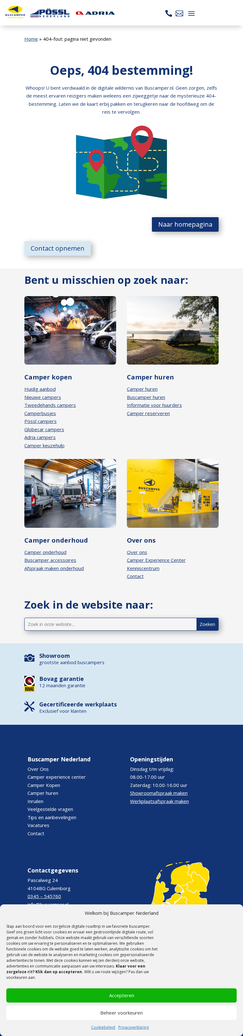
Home (31, 39)
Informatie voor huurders (154, 405)
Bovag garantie (61, 678)
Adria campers (40, 437)
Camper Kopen (44, 785)
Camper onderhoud (45, 552)
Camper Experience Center (156, 560)
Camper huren (142, 389)
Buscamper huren (146, 397)
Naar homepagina (185, 224)
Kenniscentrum (143, 568)
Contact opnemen (57, 248)
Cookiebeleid (103, 1027)
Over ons (137, 552)
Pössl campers (40, 421)
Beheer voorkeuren (121, 1012)
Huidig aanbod (40, 389)
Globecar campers (44, 429)
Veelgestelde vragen (50, 809)
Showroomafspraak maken (159, 793)
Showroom (54, 655)
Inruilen (35, 801)
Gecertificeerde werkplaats (78, 704)
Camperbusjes (40, 413)
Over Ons (38, 769)
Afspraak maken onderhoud (54, 568)
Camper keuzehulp (44, 445)
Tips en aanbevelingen (52, 817)
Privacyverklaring (133, 1027)
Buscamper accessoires (50, 560)
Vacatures (38, 825)
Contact (135, 576)
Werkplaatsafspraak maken (159, 801)
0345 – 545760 (44, 896)
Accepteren (121, 995)
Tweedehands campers (50, 405)
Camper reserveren (148, 413)
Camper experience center (57, 777)
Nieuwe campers (42, 397)
